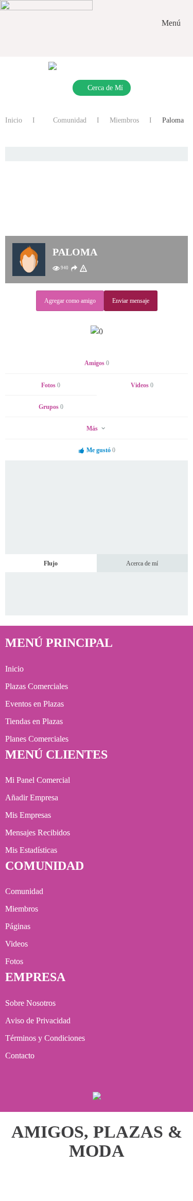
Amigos (96, 363)
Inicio (13, 120)
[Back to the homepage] (46, 23)
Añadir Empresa (31, 797)
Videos (142, 385)
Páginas (17, 926)
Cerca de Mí (105, 88)
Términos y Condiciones (45, 1038)
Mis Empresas (28, 815)
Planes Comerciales (36, 738)
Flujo (51, 563)
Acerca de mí (142, 563)
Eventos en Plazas (34, 703)
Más (92, 428)
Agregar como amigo (70, 300)
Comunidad (68, 120)
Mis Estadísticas (31, 850)
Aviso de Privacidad (38, 1020)
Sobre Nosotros (30, 1003)
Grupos (51, 406)
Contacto (19, 1055)
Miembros (124, 120)
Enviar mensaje (130, 300)
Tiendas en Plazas (34, 721)
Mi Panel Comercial (37, 780)
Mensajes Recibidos (37, 832)
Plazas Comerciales (36, 686)
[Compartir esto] (74, 268)
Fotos (50, 385)
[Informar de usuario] (83, 268)
